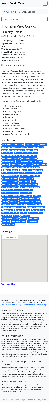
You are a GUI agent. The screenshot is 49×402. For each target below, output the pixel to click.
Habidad (38, 173)
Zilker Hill (5, 221)
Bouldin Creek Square (29, 159)
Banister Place (7, 153)
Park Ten (20, 187)
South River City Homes (10, 199)
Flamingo (16, 173)
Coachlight (27, 164)
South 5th (37, 196)
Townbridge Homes (35, 213)
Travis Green (6, 216)
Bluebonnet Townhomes (27, 156)
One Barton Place (8, 187)
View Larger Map (8, 284)
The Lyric (5, 207)
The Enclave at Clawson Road (29, 201)
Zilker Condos (33, 219)
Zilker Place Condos (18, 221)
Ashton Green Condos (35, 147)
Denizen (14, 170)
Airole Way (6, 147)
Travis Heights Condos (21, 216)
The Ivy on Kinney (26, 204)
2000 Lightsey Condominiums (13, 144)
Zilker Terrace (32, 221)
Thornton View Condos (10, 213)
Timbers (23, 213)
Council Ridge (19, 167)
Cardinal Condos (36, 161)
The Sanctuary (39, 207)
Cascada (5, 164)
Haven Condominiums (10, 176)
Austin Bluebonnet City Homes (13, 150)
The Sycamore (7, 210)
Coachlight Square (40, 164)
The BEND (13, 201)
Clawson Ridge (15, 164)
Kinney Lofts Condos (9, 181)
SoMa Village (26, 196)
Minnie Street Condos (10, 184)
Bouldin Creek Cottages (10, 159)
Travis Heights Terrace (10, 219)
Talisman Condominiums (30, 199)
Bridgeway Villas (8, 161)
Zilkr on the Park (8, 224)
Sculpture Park (27, 190)
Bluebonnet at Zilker (9, 156)
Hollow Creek (25, 176)
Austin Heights (31, 150)
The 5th (5, 201)
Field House (6, 173)
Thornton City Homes (22, 210)
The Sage (28, 207)
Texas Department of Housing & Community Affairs (18, 305)
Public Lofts (6, 190)
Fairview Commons (35, 170)
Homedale (35, 176)
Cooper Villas (7, 167)
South (9, 12)
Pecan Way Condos (32, 187)
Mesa (33, 181)
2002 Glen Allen (31, 144)
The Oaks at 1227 (17, 207)
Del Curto (5, 170)
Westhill (23, 219)
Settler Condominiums (10, 193)
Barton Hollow (20, 153)
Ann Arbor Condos (18, 147)
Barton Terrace (32, 153)
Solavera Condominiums (11, 196)
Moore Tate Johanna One (28, 184)
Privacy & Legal (42, 305)
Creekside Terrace (32, 167)
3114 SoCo (42, 144)
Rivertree (16, 190)
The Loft (38, 204)
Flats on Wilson (27, 173)
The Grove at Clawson (10, 204)
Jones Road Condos (26, 179)
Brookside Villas (22, 161)
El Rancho (23, 170)
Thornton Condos (38, 210)
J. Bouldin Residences (9, 179)
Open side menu (10, 19)
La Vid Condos (24, 181)
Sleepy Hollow (26, 193)
